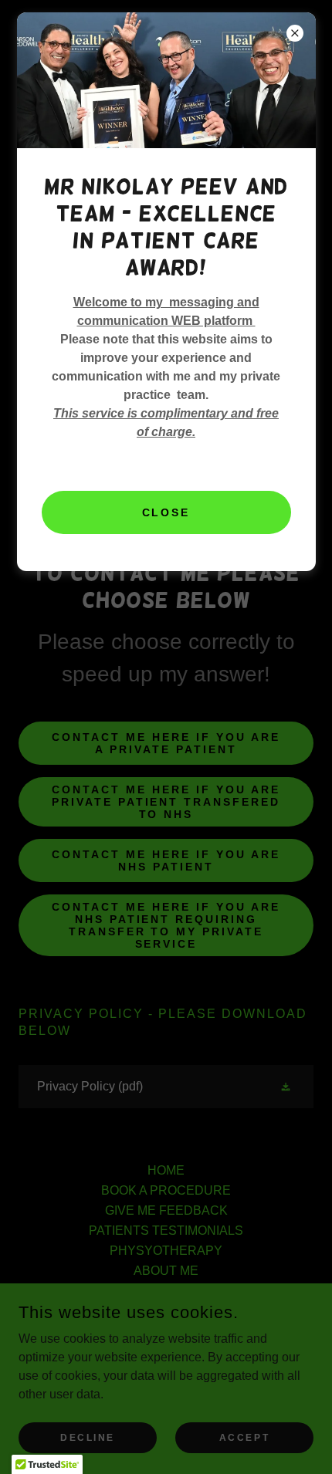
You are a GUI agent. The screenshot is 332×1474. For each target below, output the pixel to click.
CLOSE (166, 512)
